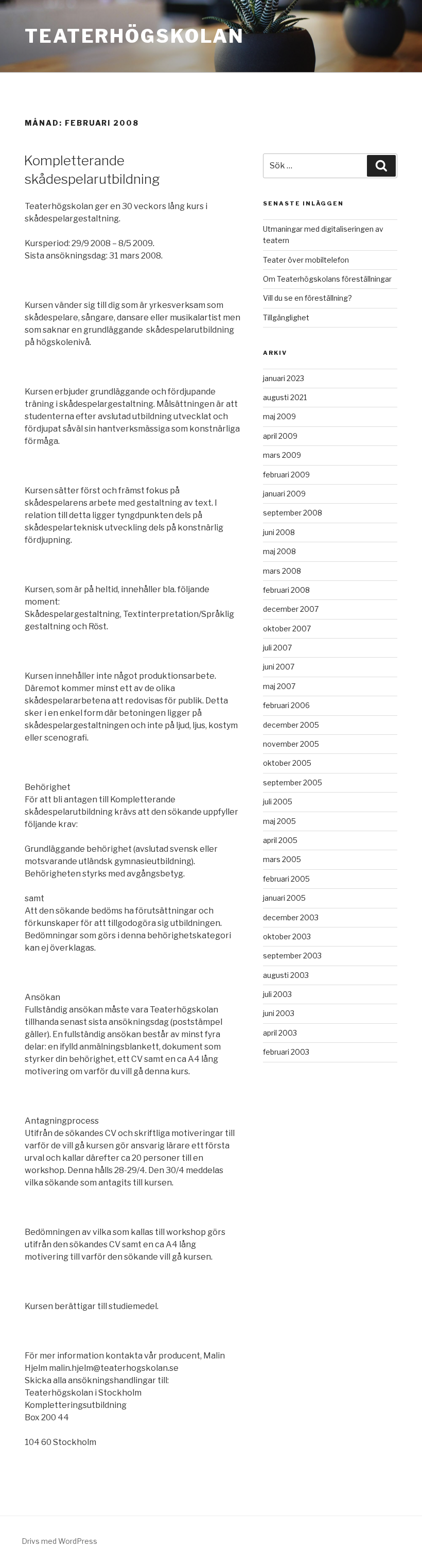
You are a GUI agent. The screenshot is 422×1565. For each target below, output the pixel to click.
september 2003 (292, 955)
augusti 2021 (285, 397)
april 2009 (280, 436)
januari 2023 (283, 378)
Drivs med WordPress (59, 1541)
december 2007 (291, 609)
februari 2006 (286, 705)
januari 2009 (284, 493)
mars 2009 (282, 455)
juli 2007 (277, 647)
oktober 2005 (287, 763)
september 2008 (292, 512)
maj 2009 (279, 416)
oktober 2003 (287, 936)
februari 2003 (286, 1051)
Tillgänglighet (286, 317)
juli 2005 (277, 801)
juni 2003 (278, 1013)
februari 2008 (286, 590)
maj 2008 (279, 551)
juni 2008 (279, 532)
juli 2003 (277, 994)
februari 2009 (286, 474)
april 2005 (280, 840)
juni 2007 (278, 666)
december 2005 (291, 724)
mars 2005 (282, 859)
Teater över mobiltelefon (306, 259)
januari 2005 (284, 897)
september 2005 (292, 782)
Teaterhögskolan (134, 36)
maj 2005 (279, 821)
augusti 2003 (286, 975)
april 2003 (280, 1032)
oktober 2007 (287, 628)
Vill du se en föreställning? (307, 298)
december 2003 (291, 917)
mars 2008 (282, 570)
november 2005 (291, 743)
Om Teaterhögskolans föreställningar (327, 278)
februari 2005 (286, 878)
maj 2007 (279, 686)
